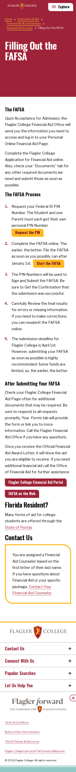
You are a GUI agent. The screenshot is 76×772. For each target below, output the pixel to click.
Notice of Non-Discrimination (22, 731)
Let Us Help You (19, 685)
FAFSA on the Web (22, 493)
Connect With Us (19, 660)
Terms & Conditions (17, 722)
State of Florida (18, 527)
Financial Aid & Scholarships (24, 23)
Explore (64, 6)
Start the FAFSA (49, 263)
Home (38, 632)
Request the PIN (27, 232)
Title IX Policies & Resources (22, 741)
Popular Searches (20, 673)
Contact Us (15, 648)
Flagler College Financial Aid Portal (36, 482)
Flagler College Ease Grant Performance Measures (35, 751)
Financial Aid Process (20, 27)
